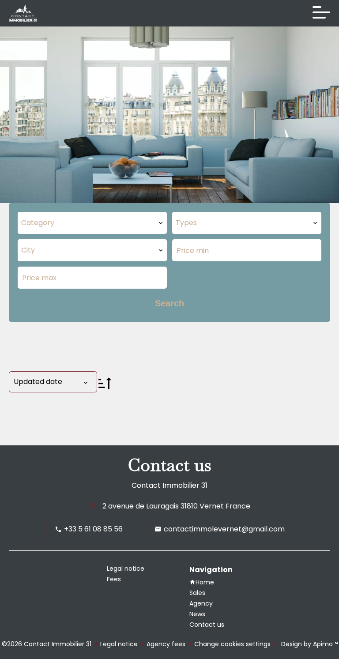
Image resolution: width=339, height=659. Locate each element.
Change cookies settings (232, 644)
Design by (308, 644)
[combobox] (92, 223)
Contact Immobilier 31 (169, 485)
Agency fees (166, 644)
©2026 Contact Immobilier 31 (46, 644)
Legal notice (119, 644)
